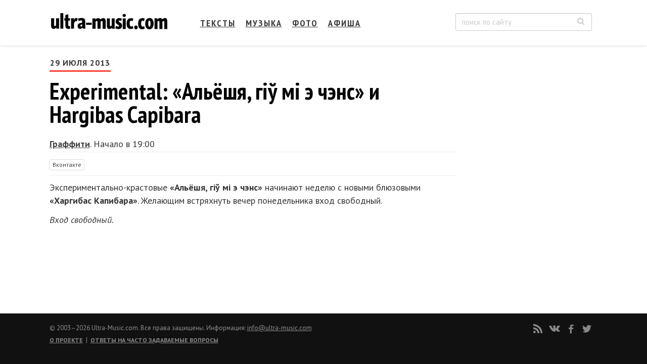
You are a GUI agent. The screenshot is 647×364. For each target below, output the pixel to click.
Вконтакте (67, 164)
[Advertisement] (530, 157)
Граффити (70, 144)
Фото (305, 23)
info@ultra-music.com (279, 328)
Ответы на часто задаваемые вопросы (154, 340)
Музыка (264, 23)
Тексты (218, 23)
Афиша (344, 23)
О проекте (66, 340)
